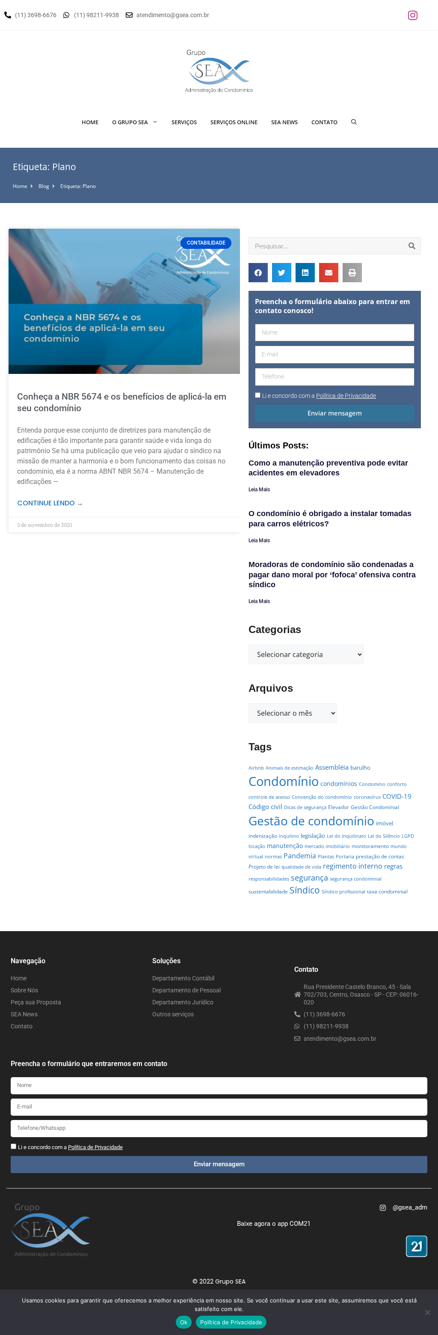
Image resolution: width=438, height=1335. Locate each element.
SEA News (284, 122)
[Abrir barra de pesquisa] (354, 122)
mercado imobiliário (327, 846)
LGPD (408, 836)
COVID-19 (396, 796)
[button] (258, 272)
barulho (360, 767)
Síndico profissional (343, 892)
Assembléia (332, 767)
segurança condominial (356, 879)
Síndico (305, 890)
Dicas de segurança (305, 807)
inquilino (289, 836)
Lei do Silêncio (384, 836)
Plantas (326, 857)
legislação (313, 835)
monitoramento (370, 846)
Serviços (184, 122)
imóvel (384, 823)
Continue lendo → (50, 503)
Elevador (338, 807)
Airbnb (256, 768)
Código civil (265, 806)
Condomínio (284, 781)
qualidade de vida (301, 867)
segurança (309, 877)
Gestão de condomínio (311, 820)
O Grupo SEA (130, 122)
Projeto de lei (264, 866)
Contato (324, 122)
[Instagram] (412, 15)
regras (393, 866)
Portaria (345, 857)
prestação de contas (380, 856)
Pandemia (300, 855)
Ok (184, 1322)
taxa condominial (387, 891)
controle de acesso (269, 797)
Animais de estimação (290, 768)
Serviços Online (233, 122)
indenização (263, 836)
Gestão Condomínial (375, 807)
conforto (397, 784)
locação (257, 846)
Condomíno (372, 784)
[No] (427, 1312)
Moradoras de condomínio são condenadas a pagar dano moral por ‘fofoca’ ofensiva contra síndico (332, 574)
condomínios (338, 783)
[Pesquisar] (411, 246)
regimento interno (352, 866)
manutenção (285, 846)
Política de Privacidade (231, 1322)
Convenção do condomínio (322, 797)
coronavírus (367, 797)
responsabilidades (269, 879)
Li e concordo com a (319, 395)
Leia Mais (259, 490)
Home (90, 122)
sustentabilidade (268, 891)
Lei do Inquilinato (346, 836)
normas (273, 857)
